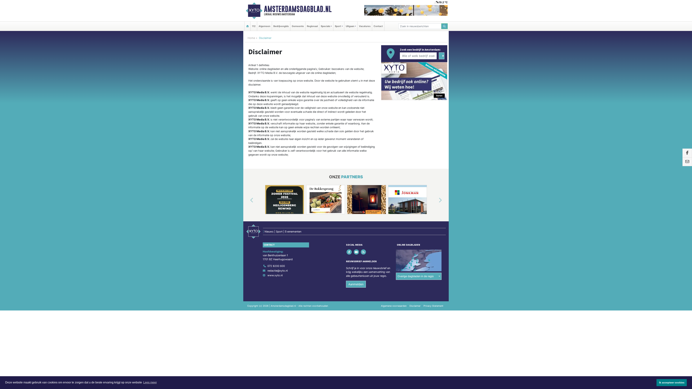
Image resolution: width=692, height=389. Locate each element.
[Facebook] (349, 251)
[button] (247, 200)
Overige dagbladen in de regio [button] (416, 276)
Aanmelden (355, 284)
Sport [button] (338, 26)
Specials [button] (325, 26)
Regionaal (312, 26)
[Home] (247, 26)
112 (254, 26)
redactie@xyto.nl (277, 270)
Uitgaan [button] (350, 26)
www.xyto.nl (275, 275)
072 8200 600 (276, 265)
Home (251, 37)
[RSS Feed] (363, 251)
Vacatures (365, 26)
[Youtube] (356, 251)
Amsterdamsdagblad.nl (298, 9)
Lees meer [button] (150, 382)
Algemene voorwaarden (394, 306)
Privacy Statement (433, 306)
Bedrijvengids (281, 26)
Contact (378, 26)
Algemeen (264, 26)
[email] (687, 161)
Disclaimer (415, 306)
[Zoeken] (444, 26)
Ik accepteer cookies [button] (671, 382)
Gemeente (298, 26)
